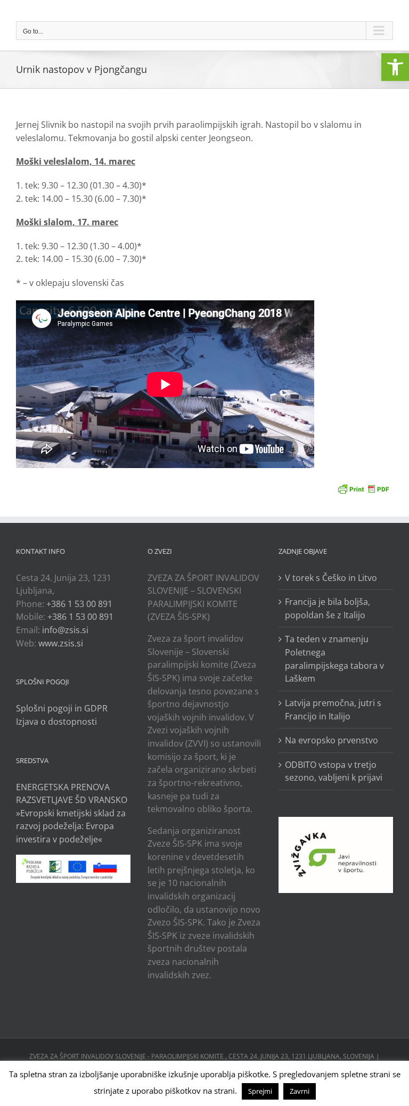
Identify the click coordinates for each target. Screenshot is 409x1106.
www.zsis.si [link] (60, 643)
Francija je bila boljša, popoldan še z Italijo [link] (327, 608)
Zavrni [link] (299, 1091)
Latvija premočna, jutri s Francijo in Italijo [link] (333, 709)
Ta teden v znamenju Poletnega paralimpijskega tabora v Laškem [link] (334, 658)
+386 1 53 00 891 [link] (79, 604)
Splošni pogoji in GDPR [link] (62, 708)
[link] (395, 67)
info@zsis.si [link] (65, 630)
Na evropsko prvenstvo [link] (331, 740)
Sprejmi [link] (260, 1091)
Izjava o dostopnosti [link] (56, 721)
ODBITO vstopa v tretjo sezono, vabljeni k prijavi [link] (333, 771)
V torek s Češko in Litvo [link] (331, 578)
